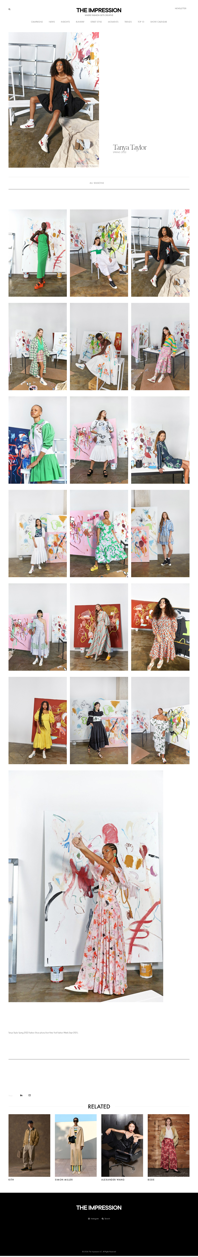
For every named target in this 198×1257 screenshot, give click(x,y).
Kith (11, 1179)
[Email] (29, 1095)
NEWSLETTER (180, 8)
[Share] (21, 1095)
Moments (113, 22)
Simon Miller (64, 1179)
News (52, 22)
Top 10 (141, 22)
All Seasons (97, 183)
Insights (65, 22)
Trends (128, 22)
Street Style (96, 22)
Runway (80, 22)
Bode (151, 1179)
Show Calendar (158, 22)
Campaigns (37, 22)
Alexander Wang (113, 1179)
